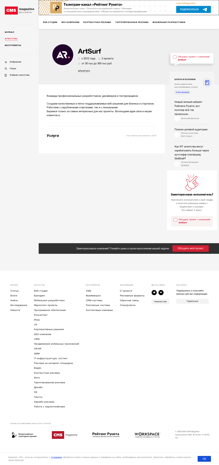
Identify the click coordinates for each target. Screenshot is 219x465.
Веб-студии (40, 291)
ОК (204, 458)
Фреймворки (93, 295)
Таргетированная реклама (49, 382)
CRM (37, 339)
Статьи (14, 291)
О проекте (126, 291)
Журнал (9, 32)
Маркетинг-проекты (45, 305)
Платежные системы (98, 305)
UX (35, 324)
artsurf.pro (84, 70)
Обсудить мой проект (191, 248)
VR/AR (37, 348)
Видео (37, 368)
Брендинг (39, 295)
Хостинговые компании (99, 310)
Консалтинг (40, 315)
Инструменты (13, 45)
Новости (15, 310)
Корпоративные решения (49, 329)
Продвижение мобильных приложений (56, 344)
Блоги (13, 295)
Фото (37, 377)
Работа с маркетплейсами (49, 406)
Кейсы (14, 300)
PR (35, 392)
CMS (88, 291)
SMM (37, 353)
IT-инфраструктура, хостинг (50, 358)
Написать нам (160, 301)
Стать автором (182, 92)
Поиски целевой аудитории (191, 129)
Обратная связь (129, 300)
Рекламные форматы (132, 295)
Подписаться (192, 301)
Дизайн (38, 387)
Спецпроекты (128, 305)
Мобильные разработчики (49, 300)
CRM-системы (94, 300)
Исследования (18, 305)
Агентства (11, 39)
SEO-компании (42, 334)
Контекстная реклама (47, 373)
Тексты (38, 397)
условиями (56, 457)
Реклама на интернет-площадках (53, 363)
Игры (37, 319)
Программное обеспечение (50, 310)
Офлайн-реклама (44, 402)
